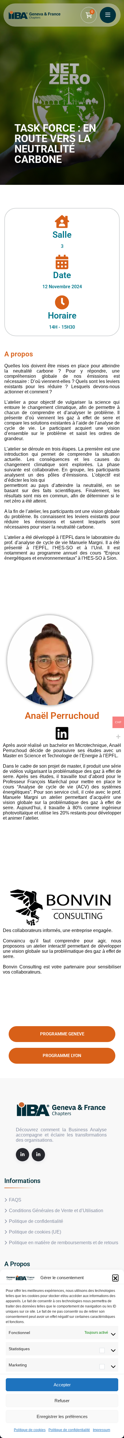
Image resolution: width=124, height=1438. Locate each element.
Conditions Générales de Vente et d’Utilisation (56, 1210)
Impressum (101, 1430)
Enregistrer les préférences (62, 1416)
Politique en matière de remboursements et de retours (63, 1242)
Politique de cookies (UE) (35, 1231)
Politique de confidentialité (69, 1430)
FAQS (15, 1199)
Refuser (62, 1400)
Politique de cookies (30, 1430)
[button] (115, 1278)
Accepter (62, 1384)
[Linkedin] (62, 733)
